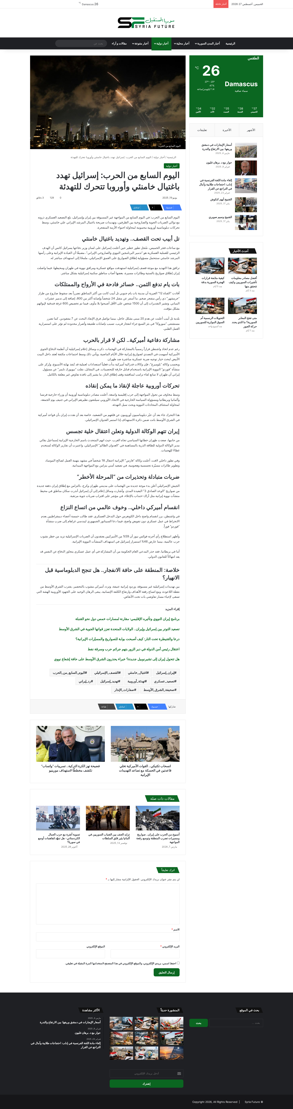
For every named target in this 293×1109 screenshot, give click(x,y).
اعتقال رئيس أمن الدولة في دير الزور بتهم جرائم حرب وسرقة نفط (134, 649)
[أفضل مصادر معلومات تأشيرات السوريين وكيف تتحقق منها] (242, 266)
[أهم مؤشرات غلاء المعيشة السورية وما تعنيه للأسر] (171, 1023)
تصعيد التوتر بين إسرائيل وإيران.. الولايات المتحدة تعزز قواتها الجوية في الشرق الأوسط (119, 629)
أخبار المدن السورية (208, 43)
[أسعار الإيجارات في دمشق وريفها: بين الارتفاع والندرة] (246, 150)
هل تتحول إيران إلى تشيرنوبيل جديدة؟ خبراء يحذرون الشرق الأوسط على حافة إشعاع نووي (117, 659)
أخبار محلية (182, 43)
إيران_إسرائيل (165, 673)
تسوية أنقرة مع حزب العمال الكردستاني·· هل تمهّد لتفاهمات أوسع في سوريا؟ (59, 838)
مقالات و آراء (119, 43)
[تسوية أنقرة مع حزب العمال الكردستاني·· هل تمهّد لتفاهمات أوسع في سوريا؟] (58, 818)
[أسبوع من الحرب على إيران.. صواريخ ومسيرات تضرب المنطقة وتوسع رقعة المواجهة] (158, 818)
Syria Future (252, 1101)
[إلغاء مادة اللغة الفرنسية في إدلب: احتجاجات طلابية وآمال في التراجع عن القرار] (246, 185)
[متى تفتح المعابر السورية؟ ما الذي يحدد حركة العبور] (242, 306)
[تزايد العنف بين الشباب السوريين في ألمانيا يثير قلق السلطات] (108, 818)
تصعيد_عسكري (164, 681)
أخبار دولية (162, 43)
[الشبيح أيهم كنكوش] (246, 204)
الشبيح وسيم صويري (220, 217)
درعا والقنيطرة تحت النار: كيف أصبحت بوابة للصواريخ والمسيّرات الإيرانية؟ (128, 639)
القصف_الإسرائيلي (106, 673)
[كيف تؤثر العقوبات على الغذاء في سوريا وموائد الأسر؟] (121, 1038)
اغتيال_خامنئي (137, 673)
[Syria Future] (146, 22)
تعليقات (202, 130)
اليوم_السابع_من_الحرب (69, 673)
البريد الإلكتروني (170, 946)
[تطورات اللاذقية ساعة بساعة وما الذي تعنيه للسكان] (171, 1053)
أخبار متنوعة (141, 43)
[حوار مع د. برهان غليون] (246, 167)
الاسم (175, 929)
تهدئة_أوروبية (136, 681)
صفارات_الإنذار (124, 690)
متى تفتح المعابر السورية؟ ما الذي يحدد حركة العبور (244, 322)
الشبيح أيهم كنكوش (221, 199)
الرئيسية (230, 43)
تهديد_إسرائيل (109, 681)
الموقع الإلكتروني (96, 946)
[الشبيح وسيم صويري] (246, 222)
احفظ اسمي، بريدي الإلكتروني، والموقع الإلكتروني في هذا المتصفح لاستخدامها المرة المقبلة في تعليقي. (120, 963)
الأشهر (251, 130)
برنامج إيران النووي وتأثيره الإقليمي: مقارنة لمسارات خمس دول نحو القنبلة (127, 619)
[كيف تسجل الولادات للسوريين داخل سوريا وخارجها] (146, 1053)
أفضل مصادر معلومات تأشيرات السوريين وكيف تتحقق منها (243, 282)
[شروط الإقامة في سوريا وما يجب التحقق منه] (121, 1053)
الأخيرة (227, 130)
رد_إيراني (85, 681)
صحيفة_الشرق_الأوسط (159, 690)
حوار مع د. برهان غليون (219, 162)
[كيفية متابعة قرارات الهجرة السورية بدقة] (210, 266)
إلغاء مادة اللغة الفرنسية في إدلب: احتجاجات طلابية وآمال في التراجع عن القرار (215, 184)
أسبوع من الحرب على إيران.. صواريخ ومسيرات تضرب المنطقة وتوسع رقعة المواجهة (158, 838)
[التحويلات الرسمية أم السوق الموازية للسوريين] (210, 306)
